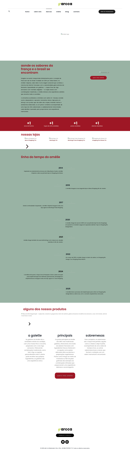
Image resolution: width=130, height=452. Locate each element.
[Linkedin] (63, 442)
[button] (27, 146)
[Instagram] (67, 442)
